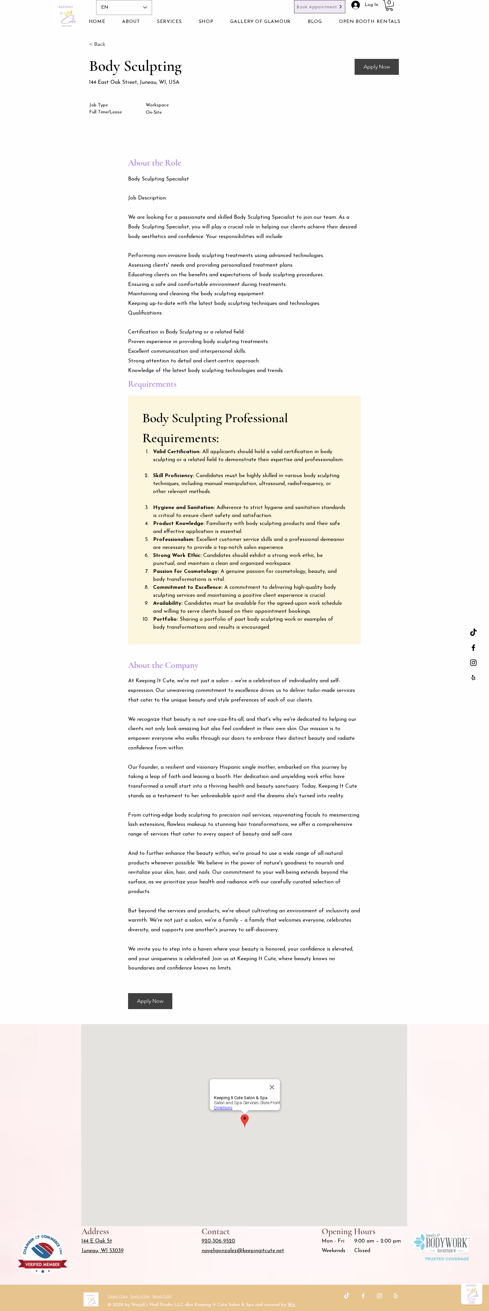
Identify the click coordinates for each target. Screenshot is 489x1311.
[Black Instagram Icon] (473, 662)
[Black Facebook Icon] (473, 647)
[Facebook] (363, 1295)
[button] (389, 5)
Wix (291, 1304)
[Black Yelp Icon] (473, 677)
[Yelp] (395, 1295)
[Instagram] (379, 1295)
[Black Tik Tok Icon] (473, 632)
